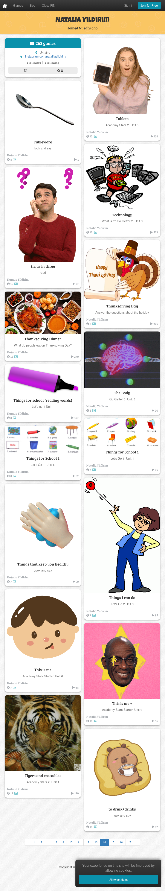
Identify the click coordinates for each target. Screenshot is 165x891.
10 (70, 842)
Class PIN (48, 5)
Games (18, 5)
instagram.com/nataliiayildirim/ (45, 56)
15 (112, 842)
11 (79, 842)
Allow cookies (118, 879)
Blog (32, 5)
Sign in (128, 5)
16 (121, 842)
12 (87, 842)
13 (96, 842)
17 (129, 842)
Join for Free (149, 5)
